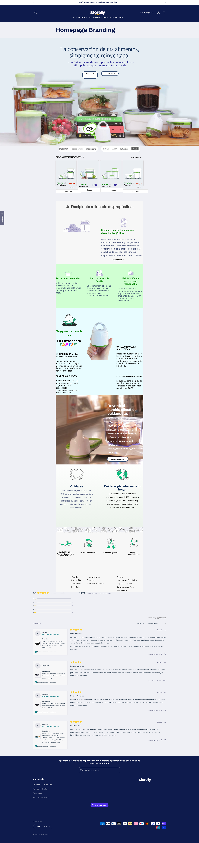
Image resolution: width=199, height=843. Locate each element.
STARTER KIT (90, 75)
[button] (35, 12)
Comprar (68, 191)
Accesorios (76, 584)
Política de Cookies (41, 789)
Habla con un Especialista (127, 580)
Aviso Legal (37, 793)
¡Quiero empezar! (118, 459)
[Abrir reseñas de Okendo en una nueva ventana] (157, 618)
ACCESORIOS (110, 74)
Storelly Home (44, 834)
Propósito (91, 580)
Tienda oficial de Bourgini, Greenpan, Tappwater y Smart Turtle (97, 17)
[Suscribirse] (118, 770)
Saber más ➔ (118, 260)
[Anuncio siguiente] (165, 2)
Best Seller (75, 587)
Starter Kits (76, 580)
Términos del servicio (41, 797)
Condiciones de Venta (125, 587)
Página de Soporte (124, 583)
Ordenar (141, 623)
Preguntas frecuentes (95, 583)
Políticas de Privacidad (42, 785)
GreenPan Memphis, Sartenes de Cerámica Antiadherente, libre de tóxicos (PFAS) (53, 676)
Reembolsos (122, 590)
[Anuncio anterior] (33, 2)
